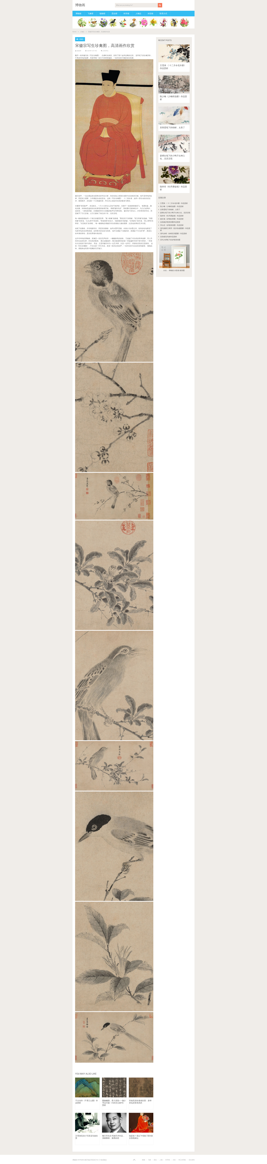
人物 (161, 1160)
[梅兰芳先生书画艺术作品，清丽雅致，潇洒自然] (114, 1123)
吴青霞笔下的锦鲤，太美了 (172, 127)
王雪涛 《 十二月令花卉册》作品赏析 (174, 203)
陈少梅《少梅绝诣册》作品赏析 (172, 206)
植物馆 (102, 13)
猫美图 (182, 270)
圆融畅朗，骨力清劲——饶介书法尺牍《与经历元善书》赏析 (114, 1102)
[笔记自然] (133, 27)
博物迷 (171, 270)
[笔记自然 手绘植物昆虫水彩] (174, 268)
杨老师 (79, 51)
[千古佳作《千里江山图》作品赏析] (87, 1087)
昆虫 (155, 1160)
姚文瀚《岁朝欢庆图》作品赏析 (172, 219)
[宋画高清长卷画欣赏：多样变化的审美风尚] (141, 1087)
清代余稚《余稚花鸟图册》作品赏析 (173, 234)
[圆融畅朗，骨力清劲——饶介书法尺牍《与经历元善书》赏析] (114, 1087)
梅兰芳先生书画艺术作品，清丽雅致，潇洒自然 (113, 1137)
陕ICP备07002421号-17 (92, 1160)
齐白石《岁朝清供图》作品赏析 (172, 225)
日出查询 (192, 1160)
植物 (143, 1160)
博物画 (80, 5)
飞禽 (149, 1160)
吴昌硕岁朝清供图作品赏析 (170, 222)
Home (74, 32)
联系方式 (163, 13)
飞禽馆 (90, 13)
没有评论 (105, 51)
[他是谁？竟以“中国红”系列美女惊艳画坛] (141, 1123)
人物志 (138, 13)
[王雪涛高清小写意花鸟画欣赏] (87, 1123)
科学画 (126, 13)
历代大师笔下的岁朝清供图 (170, 240)
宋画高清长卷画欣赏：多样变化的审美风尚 (140, 1101)
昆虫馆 (114, 13)
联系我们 (104, 1160)
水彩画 (150, 13)
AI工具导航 (182, 1160)
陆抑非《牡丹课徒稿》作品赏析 (172, 216)
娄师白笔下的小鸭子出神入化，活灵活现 (175, 213)
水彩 (174, 1160)
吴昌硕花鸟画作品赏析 (168, 237)
